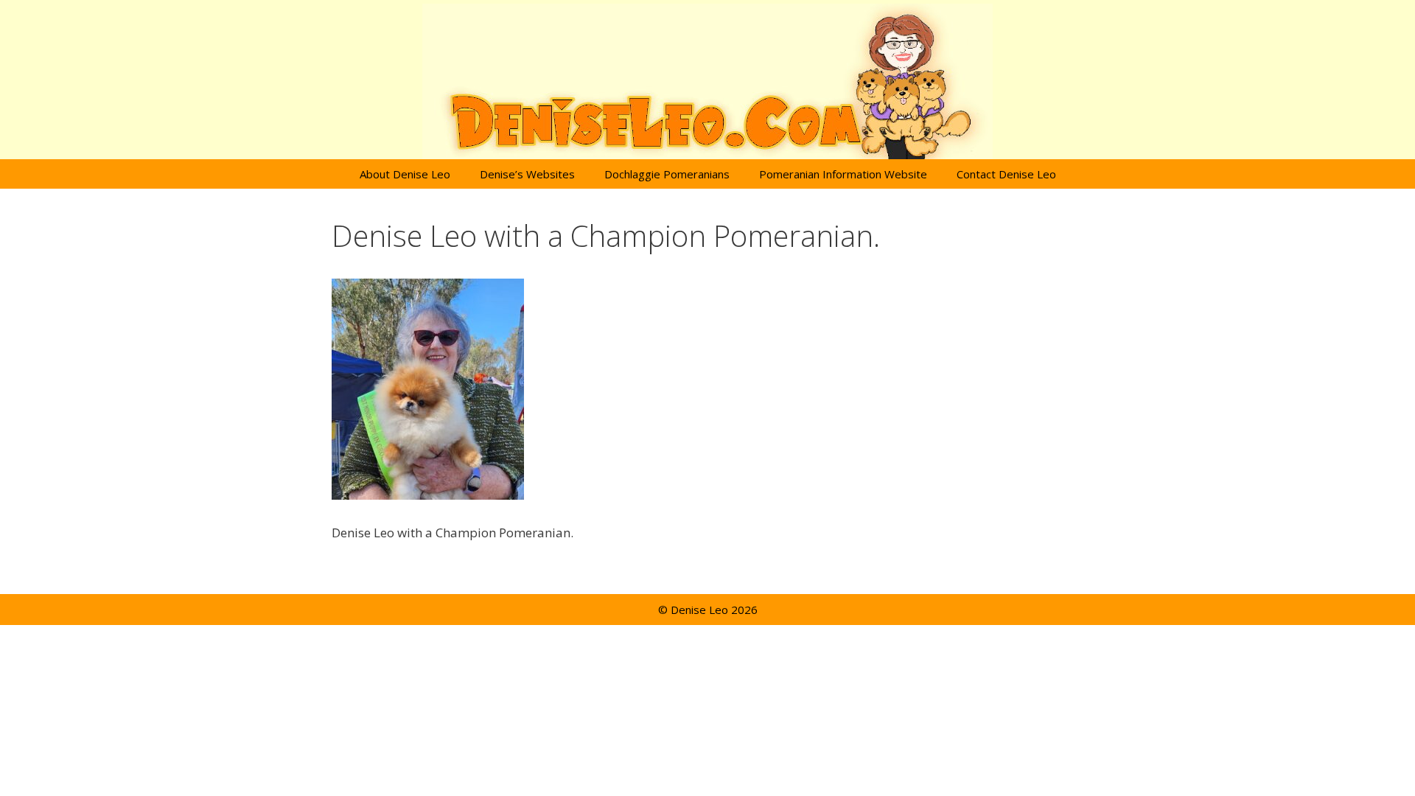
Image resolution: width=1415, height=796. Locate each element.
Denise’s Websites (527, 174)
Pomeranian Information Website (843, 174)
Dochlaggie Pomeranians (667, 174)
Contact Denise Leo (1006, 174)
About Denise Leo (405, 174)
